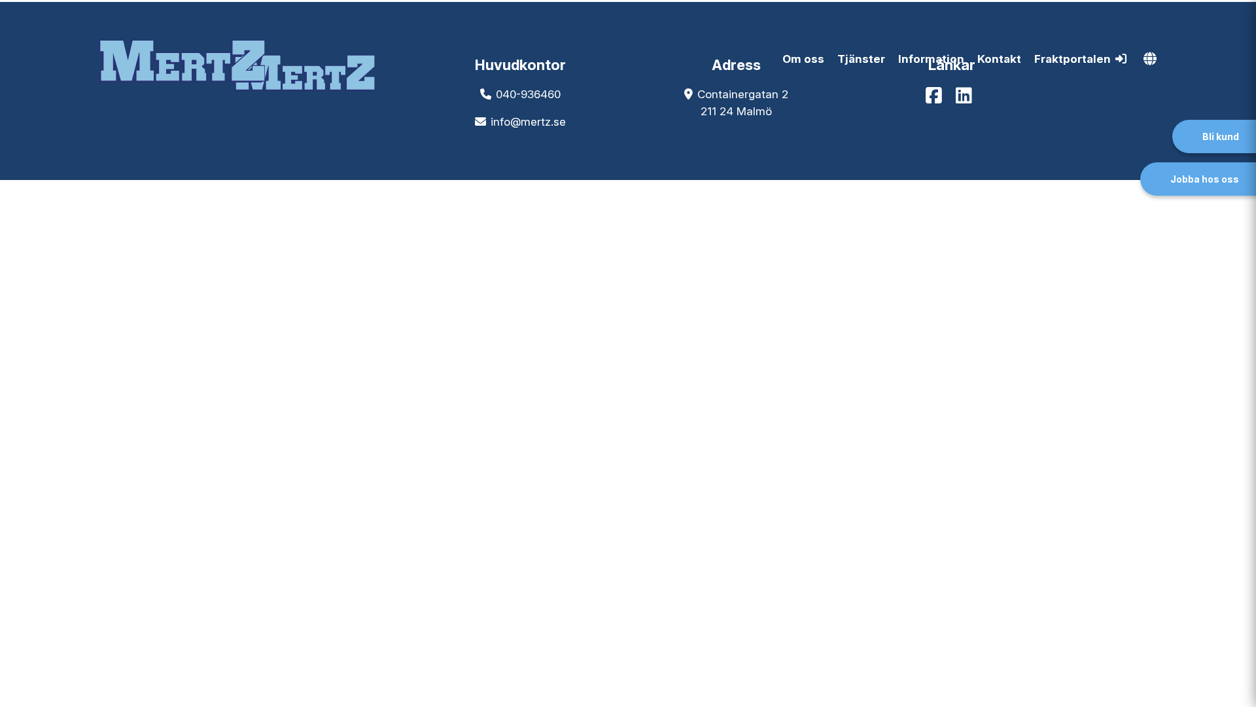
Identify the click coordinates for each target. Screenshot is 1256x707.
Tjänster (861, 58)
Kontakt (999, 58)
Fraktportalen (1072, 58)
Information (931, 58)
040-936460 (528, 94)
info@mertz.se (528, 121)
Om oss (803, 58)
